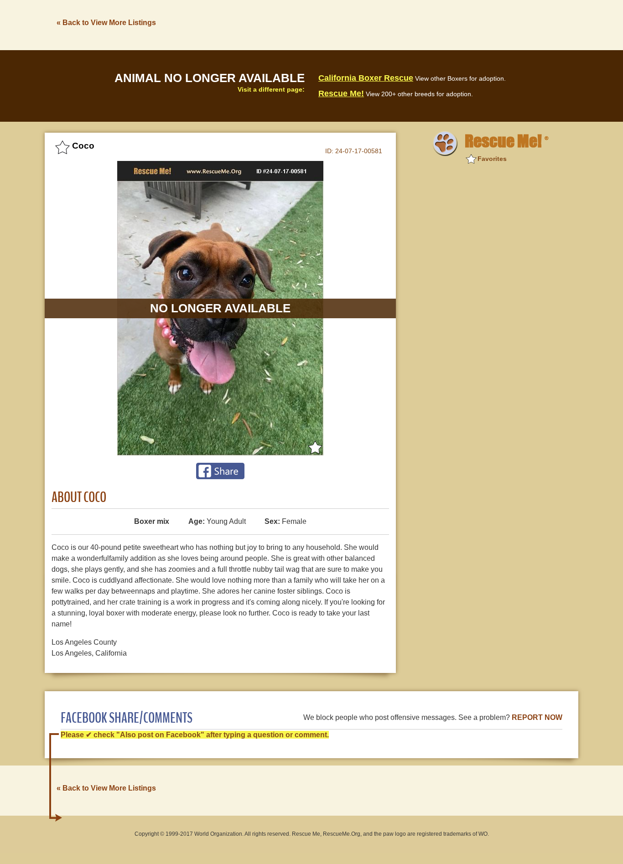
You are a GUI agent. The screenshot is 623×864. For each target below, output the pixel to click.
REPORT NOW (537, 717)
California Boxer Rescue (365, 78)
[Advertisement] (412, 24)
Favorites (492, 158)
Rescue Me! (341, 93)
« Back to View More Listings (106, 22)
